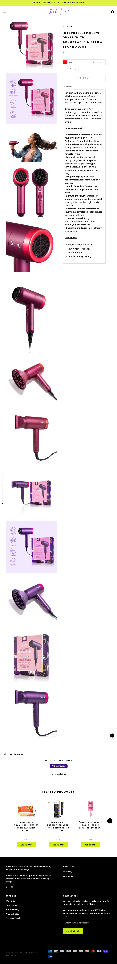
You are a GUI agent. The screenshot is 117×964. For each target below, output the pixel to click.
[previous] (7, 820)
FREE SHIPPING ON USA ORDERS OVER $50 (58, 2)
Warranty (10, 901)
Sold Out (84, 78)
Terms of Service (14, 918)
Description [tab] (68, 87)
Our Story (67, 871)
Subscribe (72, 931)
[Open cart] (112, 12)
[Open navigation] (4, 12)
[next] (109, 820)
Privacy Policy (12, 914)
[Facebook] (7, 887)
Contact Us (11, 905)
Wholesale (68, 876)
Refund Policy (12, 909)
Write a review (58, 766)
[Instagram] (12, 887)
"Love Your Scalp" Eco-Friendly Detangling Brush (90, 825)
